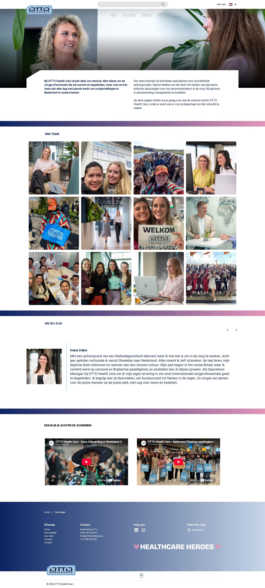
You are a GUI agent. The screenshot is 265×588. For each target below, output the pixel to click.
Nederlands (197, 530)
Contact (175, 15)
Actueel (161, 15)
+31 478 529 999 (88, 539)
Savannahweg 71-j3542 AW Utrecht (89, 531)
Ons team (146, 15)
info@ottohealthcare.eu (91, 536)
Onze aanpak (129, 15)
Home (113, 15)
